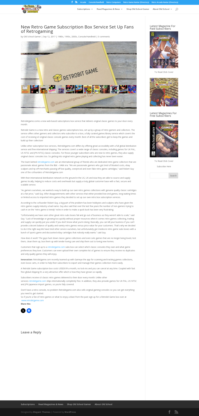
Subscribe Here (164, 166)
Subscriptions (83, 9)
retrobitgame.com (45, 162)
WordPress (70, 412)
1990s (67, 36)
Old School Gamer (32, 36)
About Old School (161, 9)
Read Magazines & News (108, 9)
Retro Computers (113, 2)
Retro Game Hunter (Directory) (136, 2)
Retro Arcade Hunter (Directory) (165, 2)
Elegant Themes (41, 412)
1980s (60, 36)
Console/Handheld (96, 2)
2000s (74, 36)
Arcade (83, 2)
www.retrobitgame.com (32, 300)
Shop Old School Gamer (137, 9)
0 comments (104, 36)
